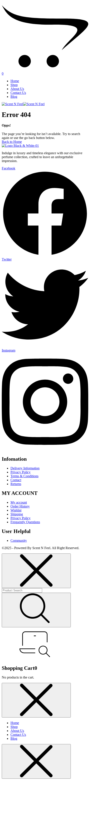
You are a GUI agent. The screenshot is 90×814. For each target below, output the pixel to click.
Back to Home (12, 142)
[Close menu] (36, 570)
